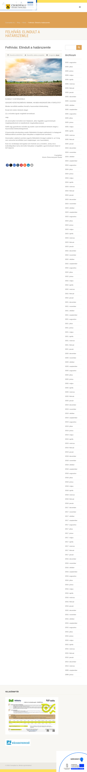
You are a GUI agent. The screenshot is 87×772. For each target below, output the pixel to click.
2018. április (69, 490)
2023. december (70, 199)
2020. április (69, 388)
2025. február (69, 139)
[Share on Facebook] (7, 165)
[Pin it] (21, 165)
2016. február (69, 602)
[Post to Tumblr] (17, 165)
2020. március (70, 392)
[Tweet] (10, 165)
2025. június (69, 122)
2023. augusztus (70, 216)
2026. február (69, 88)
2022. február (69, 293)
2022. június (69, 276)
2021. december (70, 302)
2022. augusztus (70, 268)
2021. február (69, 345)
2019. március (70, 443)
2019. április (69, 439)
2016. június (69, 584)
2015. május (69, 640)
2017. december (70, 507)
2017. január (69, 555)
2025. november (70, 101)
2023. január (69, 246)
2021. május (69, 332)
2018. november (70, 460)
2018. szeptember (71, 469)
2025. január (69, 144)
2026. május (69, 75)
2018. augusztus (70, 473)
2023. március (70, 238)
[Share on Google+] (14, 165)
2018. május (69, 486)
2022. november (70, 255)
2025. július (69, 118)
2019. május (69, 435)
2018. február (69, 499)
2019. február (69, 447)
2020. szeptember (71, 366)
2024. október (69, 156)
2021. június (69, 328)
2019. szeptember (71, 418)
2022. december (70, 251)
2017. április (69, 542)
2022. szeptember (71, 263)
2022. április (69, 285)
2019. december (70, 405)
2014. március (70, 666)
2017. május (69, 537)
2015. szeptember (71, 623)
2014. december (70, 662)
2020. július (69, 375)
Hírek (57, 55)
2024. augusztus (70, 165)
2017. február (69, 550)
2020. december (70, 353)
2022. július (69, 272)
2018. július (69, 477)
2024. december (70, 148)
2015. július (69, 632)
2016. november (70, 563)
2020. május (69, 383)
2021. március (70, 340)
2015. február (69, 653)
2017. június (69, 533)
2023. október (69, 208)
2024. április (69, 182)
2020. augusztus (70, 370)
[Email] (31, 165)
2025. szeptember (71, 109)
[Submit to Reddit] (24, 165)
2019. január (69, 452)
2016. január (69, 606)
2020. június (69, 379)
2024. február (69, 191)
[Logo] (23, 7)
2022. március (70, 289)
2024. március (70, 186)
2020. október (69, 362)
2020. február (69, 396)
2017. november (70, 512)
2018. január (69, 503)
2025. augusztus (70, 114)
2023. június (69, 225)
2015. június (69, 636)
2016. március (70, 597)
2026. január (69, 92)
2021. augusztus (70, 319)
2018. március (70, 495)
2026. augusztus (70, 62)
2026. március (70, 84)
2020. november (70, 358)
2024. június (69, 174)
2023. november (70, 203)
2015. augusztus (70, 627)
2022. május (69, 281)
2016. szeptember (71, 572)
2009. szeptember (71, 670)
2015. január (69, 657)
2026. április (69, 79)
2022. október (69, 259)
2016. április (69, 593)
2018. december (70, 456)
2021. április (69, 336)
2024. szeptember (71, 161)
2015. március (70, 649)
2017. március (70, 546)
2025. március (70, 135)
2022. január (69, 298)
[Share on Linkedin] (28, 165)
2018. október (69, 465)
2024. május (69, 178)
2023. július (69, 221)
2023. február (69, 242)
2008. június (69, 674)
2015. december (70, 610)
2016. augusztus (70, 576)
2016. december (70, 559)
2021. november (70, 306)
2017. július (69, 529)
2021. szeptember (71, 315)
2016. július (69, 580)
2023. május (69, 229)
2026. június (69, 71)
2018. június (69, 482)
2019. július (69, 426)
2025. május (69, 126)
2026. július (69, 66)
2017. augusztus (70, 525)
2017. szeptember (71, 520)
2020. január (69, 400)
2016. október (69, 567)
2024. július (69, 169)
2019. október (69, 413)
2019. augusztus (70, 422)
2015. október (69, 619)
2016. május (69, 589)
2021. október (69, 310)
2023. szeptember (71, 212)
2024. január (69, 195)
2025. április (69, 131)
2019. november (70, 409)
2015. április (69, 644)
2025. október (69, 105)
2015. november (70, 614)
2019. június (69, 430)
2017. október (69, 516)
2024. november (70, 152)
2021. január (69, 349)
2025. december (70, 96)
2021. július (69, 323)
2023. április (69, 233)
